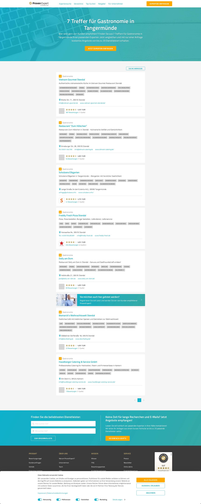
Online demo (128, 467)
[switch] (58, 499)
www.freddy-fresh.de (102, 235)
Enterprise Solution (35, 471)
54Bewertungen (71, 159)
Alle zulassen (150, 480)
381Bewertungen (72, 112)
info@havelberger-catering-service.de (72, 382)
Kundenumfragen (35, 463)
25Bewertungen (71, 348)
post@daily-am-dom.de (67, 278)
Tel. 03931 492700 (65, 149)
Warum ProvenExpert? (67, 458)
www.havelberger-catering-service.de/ (101, 382)
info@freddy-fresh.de (84, 235)
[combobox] (63, 423)
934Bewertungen (72, 245)
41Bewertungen (71, 202)
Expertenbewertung (131, 471)
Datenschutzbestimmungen (57, 493)
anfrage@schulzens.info (67, 192)
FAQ (92, 463)
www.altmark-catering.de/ (104, 149)
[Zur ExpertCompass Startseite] (43, 3)
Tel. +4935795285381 (67, 235)
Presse (126, 458)
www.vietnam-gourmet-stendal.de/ (93, 103)
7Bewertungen (71, 391)
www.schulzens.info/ (86, 192)
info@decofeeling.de (66, 339)
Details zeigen (117, 500)
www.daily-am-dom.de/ (86, 278)
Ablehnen (150, 493)
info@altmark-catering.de (84, 149)
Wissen (94, 458)
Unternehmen (64, 463)
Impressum (42, 493)
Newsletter (128, 463)
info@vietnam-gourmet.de (68, 103)
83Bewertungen (71, 288)
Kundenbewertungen (98, 471)
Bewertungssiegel (35, 458)
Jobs (60, 471)
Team (61, 467)
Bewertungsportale (98, 467)
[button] (65, 3)
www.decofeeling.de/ (82, 339)
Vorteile (31, 467)
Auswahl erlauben (151, 485)
